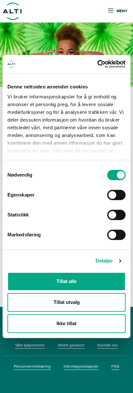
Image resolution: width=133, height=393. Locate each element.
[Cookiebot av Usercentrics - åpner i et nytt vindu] (97, 64)
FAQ (115, 366)
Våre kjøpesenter (30, 345)
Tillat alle (66, 281)
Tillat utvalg (67, 302)
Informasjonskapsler (81, 366)
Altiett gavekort (71, 345)
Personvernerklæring (32, 366)
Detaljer (104, 260)
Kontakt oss (107, 345)
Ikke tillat (66, 323)
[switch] (116, 195)
